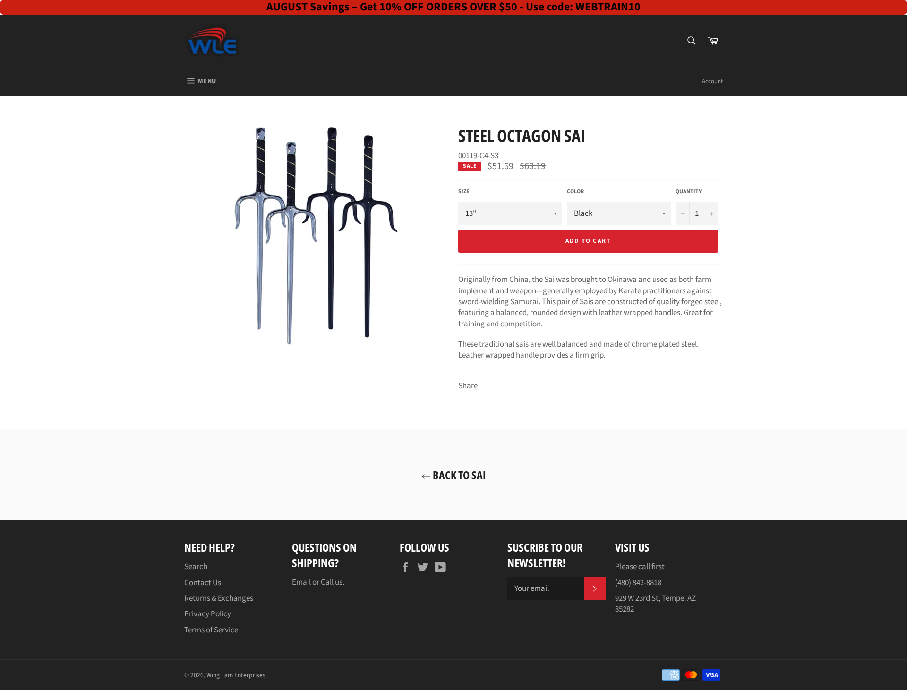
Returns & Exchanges (218, 598)
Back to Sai (458, 475)
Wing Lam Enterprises (235, 675)
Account (712, 81)
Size (464, 192)
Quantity (689, 192)
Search (195, 566)
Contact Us (202, 582)
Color (575, 192)
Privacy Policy (207, 614)
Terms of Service (211, 630)
